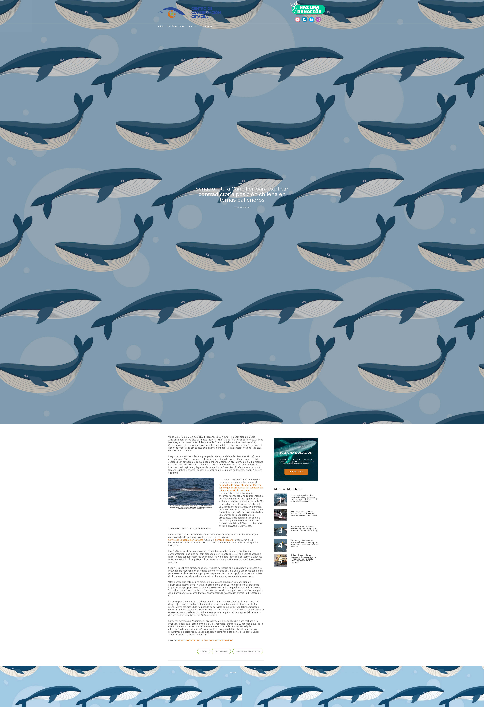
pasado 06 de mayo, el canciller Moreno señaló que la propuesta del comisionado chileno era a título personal (241, 488)
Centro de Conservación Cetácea (185, 540)
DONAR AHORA (296, 471)
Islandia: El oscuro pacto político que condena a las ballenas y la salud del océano (304, 513)
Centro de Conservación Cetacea (194, 640)
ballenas (204, 651)
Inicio (161, 26)
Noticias (193, 26)
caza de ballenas (221, 651)
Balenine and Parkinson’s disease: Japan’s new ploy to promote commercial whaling (304, 529)
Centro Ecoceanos (225, 540)
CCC (235, 207)
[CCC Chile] (189, 12)
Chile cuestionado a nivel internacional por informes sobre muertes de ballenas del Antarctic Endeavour (304, 498)
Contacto (207, 26)
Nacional (242, 183)
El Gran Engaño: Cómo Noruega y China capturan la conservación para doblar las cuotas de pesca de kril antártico (303, 559)
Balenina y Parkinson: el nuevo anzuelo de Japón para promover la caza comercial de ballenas (304, 544)
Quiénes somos (176, 26)
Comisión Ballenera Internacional (248, 651)
